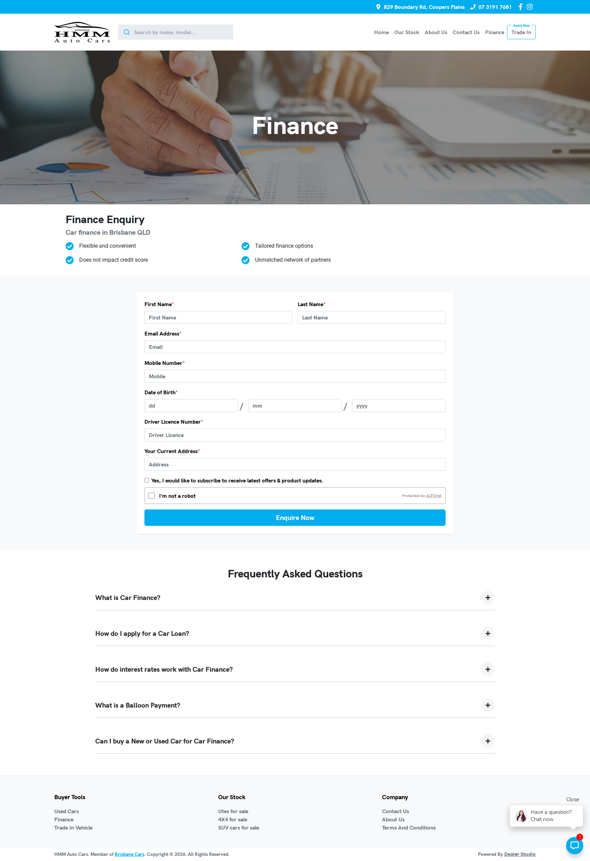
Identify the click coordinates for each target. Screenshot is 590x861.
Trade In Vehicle (73, 827)
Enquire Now (295, 517)
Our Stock (406, 32)
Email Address (162, 333)
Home (381, 32)
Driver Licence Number (173, 421)
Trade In (521, 32)
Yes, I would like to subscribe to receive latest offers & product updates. (237, 480)
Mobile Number (164, 362)
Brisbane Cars (129, 854)
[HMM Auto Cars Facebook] (521, 6)
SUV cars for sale (238, 827)
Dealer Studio (520, 854)
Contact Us (466, 32)
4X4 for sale (232, 819)
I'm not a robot (177, 495)
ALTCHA (433, 495)
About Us (436, 32)
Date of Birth (161, 392)
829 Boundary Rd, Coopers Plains (424, 6)
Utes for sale (233, 811)
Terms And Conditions (409, 827)
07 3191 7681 (495, 6)
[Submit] (126, 32)
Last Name (311, 304)
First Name (159, 304)
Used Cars (66, 811)
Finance (494, 32)
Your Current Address (172, 451)
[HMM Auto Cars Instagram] (531, 6)
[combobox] (175, 32)
